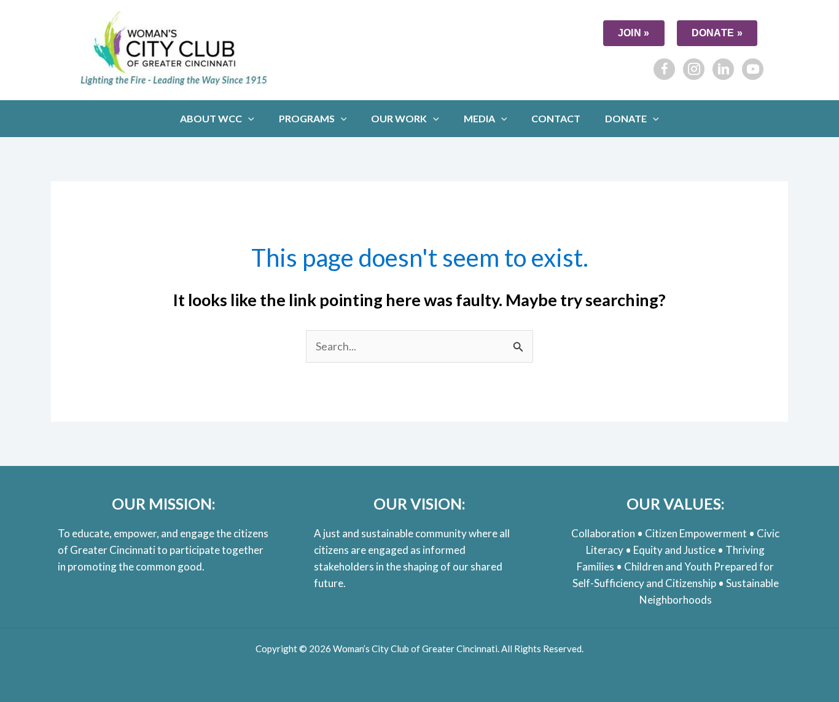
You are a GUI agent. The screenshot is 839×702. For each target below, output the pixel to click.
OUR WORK (399, 118)
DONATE (626, 118)
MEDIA (479, 118)
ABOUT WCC (211, 118)
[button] (248, 118)
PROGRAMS (307, 118)
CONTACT (555, 118)
